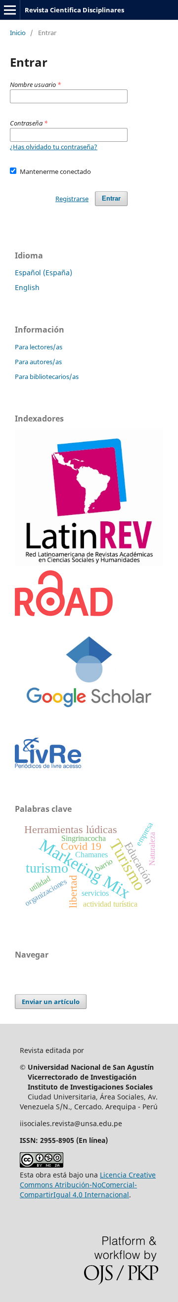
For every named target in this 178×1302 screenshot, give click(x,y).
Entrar (111, 198)
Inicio (18, 32)
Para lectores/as (38, 346)
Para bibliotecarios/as (47, 376)
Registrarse (72, 198)
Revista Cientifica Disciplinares (74, 9)
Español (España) (43, 272)
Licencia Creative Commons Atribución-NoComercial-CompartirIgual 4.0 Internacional (88, 1184)
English (27, 287)
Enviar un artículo (51, 1001)
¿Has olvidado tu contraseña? (53, 146)
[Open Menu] (10, 10)
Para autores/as (38, 361)
